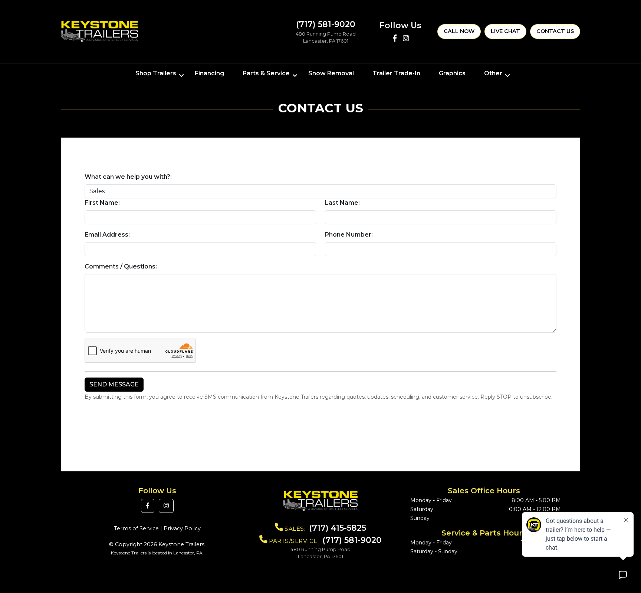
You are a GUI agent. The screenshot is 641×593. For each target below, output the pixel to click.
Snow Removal (331, 73)
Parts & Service (266, 73)
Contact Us (555, 31)
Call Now (459, 31)
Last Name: (342, 202)
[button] (147, 506)
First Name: (102, 202)
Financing (209, 73)
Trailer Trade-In (396, 73)
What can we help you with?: (128, 176)
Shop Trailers (155, 73)
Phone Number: (349, 234)
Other (493, 73)
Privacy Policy (182, 528)
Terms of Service (136, 528)
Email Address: (107, 234)
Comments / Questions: (121, 266)
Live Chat (505, 31)
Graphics (452, 73)
